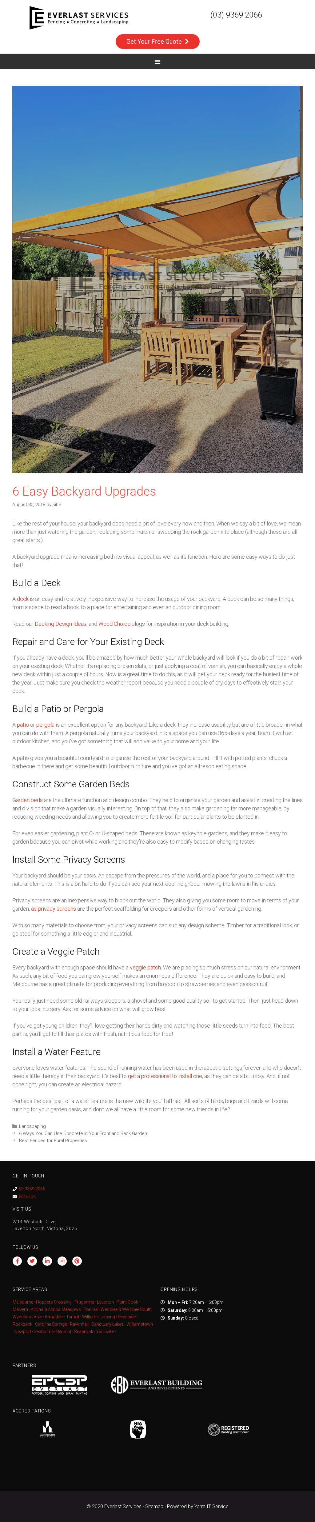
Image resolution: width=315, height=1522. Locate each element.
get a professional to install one (165, 1076)
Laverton (105, 1302)
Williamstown (139, 1324)
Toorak (91, 1309)
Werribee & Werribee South (126, 1309)
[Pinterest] (77, 1261)
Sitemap (154, 1506)
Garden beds (27, 800)
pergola (45, 724)
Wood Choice (114, 624)
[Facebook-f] (17, 1261)
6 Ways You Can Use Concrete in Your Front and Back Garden (83, 1133)
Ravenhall (79, 1324)
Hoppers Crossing (54, 1302)
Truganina (84, 1302)
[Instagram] (62, 1261)
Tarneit (72, 1316)
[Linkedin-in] (47, 1261)
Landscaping (32, 1126)
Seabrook (83, 1331)
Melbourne (23, 1302)
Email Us (27, 1196)
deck (23, 599)
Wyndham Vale (27, 1316)
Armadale (54, 1316)
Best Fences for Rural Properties (53, 1140)
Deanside (127, 1316)
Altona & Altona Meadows (56, 1309)
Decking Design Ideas (60, 624)
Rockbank (22, 1324)
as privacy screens (53, 908)
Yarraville (105, 1331)
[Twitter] (32, 1261)
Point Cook (127, 1302)
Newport (22, 1331)
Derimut (63, 1331)
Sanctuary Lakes (107, 1324)
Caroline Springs (51, 1324)
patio (23, 724)
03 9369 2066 (32, 1188)
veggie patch (145, 967)
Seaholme (44, 1331)
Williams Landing (98, 1316)
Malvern (20, 1309)
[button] (157, 61)
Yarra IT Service (211, 1506)
